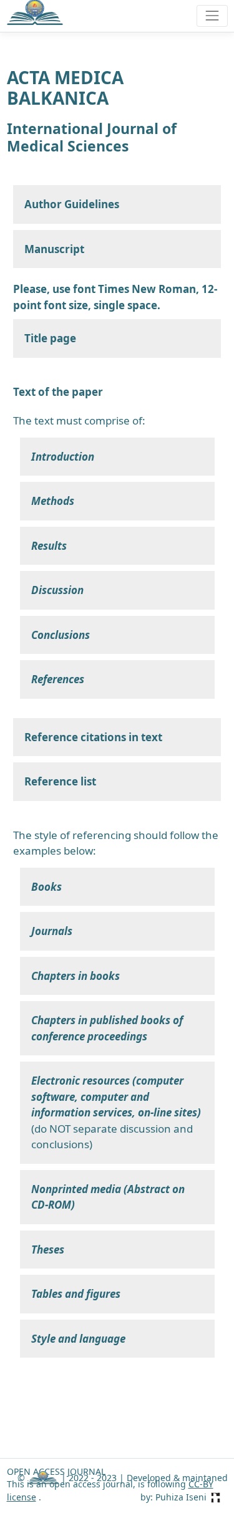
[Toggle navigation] (212, 16)
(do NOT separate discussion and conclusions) (116, 1112)
